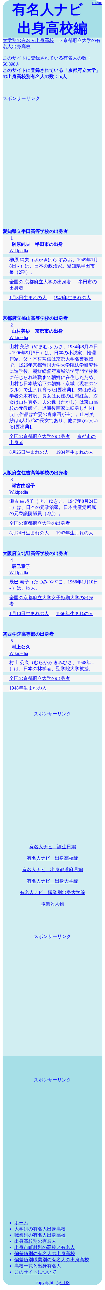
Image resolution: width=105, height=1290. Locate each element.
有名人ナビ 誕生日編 (52, 846)
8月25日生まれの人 (29, 452)
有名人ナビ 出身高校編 (52, 858)
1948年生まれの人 (28, 687)
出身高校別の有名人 (35, 1241)
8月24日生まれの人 (29, 532)
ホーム (21, 1222)
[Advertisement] (52, 154)
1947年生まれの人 (74, 532)
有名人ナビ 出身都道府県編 (52, 869)
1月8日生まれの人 (28, 297)
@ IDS (63, 1282)
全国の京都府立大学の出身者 (39, 436)
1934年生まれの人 (74, 452)
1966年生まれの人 (74, 613)
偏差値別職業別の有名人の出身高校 (51, 1259)
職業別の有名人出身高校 (40, 1235)
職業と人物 (52, 903)
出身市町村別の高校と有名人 (44, 1247)
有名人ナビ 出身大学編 (52, 880)
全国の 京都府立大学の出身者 (40, 281)
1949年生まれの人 (72, 297)
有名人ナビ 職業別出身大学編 (52, 892)
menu (97, 2)
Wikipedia (18, 250)
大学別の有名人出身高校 (28, 40)
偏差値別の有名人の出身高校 (44, 1253)
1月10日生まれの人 (29, 613)
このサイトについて (35, 1271)
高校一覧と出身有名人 (37, 1265)
